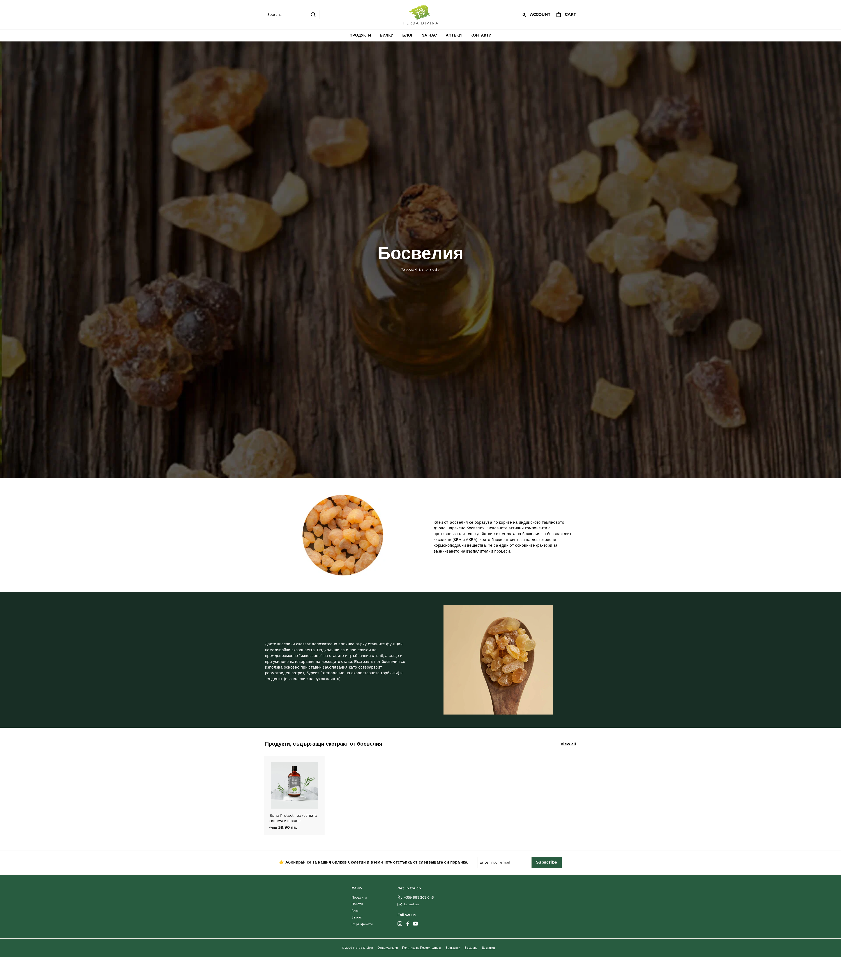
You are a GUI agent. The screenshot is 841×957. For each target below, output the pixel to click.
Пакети (357, 904)
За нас (429, 35)
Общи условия (388, 947)
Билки (387, 35)
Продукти (360, 35)
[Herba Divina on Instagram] (400, 923)
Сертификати (362, 924)
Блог (407, 35)
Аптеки (454, 35)
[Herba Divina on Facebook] (407, 923)
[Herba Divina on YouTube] (415, 923)
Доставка (488, 947)
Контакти (480, 35)
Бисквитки (453, 947)
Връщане (471, 947)
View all (568, 744)
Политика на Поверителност (421, 947)
